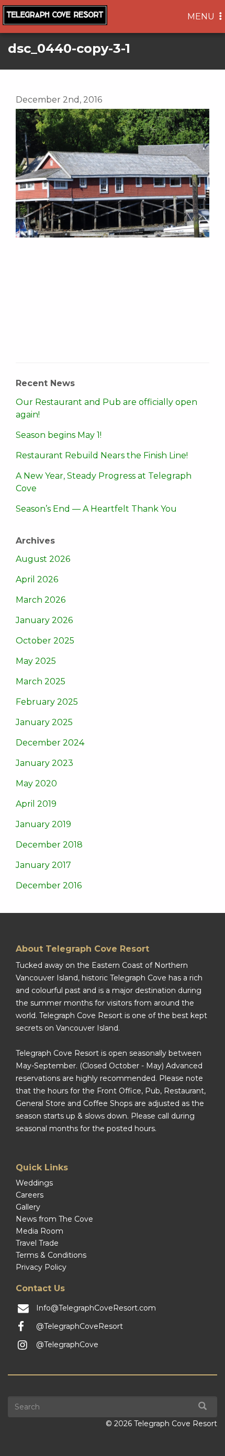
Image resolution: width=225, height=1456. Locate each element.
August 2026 (43, 559)
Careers (29, 1195)
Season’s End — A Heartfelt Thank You (96, 509)
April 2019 (36, 804)
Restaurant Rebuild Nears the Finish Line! (102, 455)
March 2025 (40, 681)
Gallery (28, 1207)
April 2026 (37, 579)
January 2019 (43, 824)
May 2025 (36, 661)
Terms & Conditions (51, 1255)
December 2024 (50, 743)
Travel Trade (37, 1243)
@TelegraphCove (67, 1344)
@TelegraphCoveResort (79, 1326)
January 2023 (44, 763)
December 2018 (49, 845)
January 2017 (43, 865)
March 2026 (40, 600)
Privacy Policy (41, 1267)
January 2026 (44, 620)
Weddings (34, 1183)
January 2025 (44, 722)
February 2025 (47, 702)
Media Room (39, 1231)
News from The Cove (54, 1219)
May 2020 (36, 783)
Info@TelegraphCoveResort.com (96, 1308)
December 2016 (49, 885)
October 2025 (45, 641)
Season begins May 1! (59, 435)
